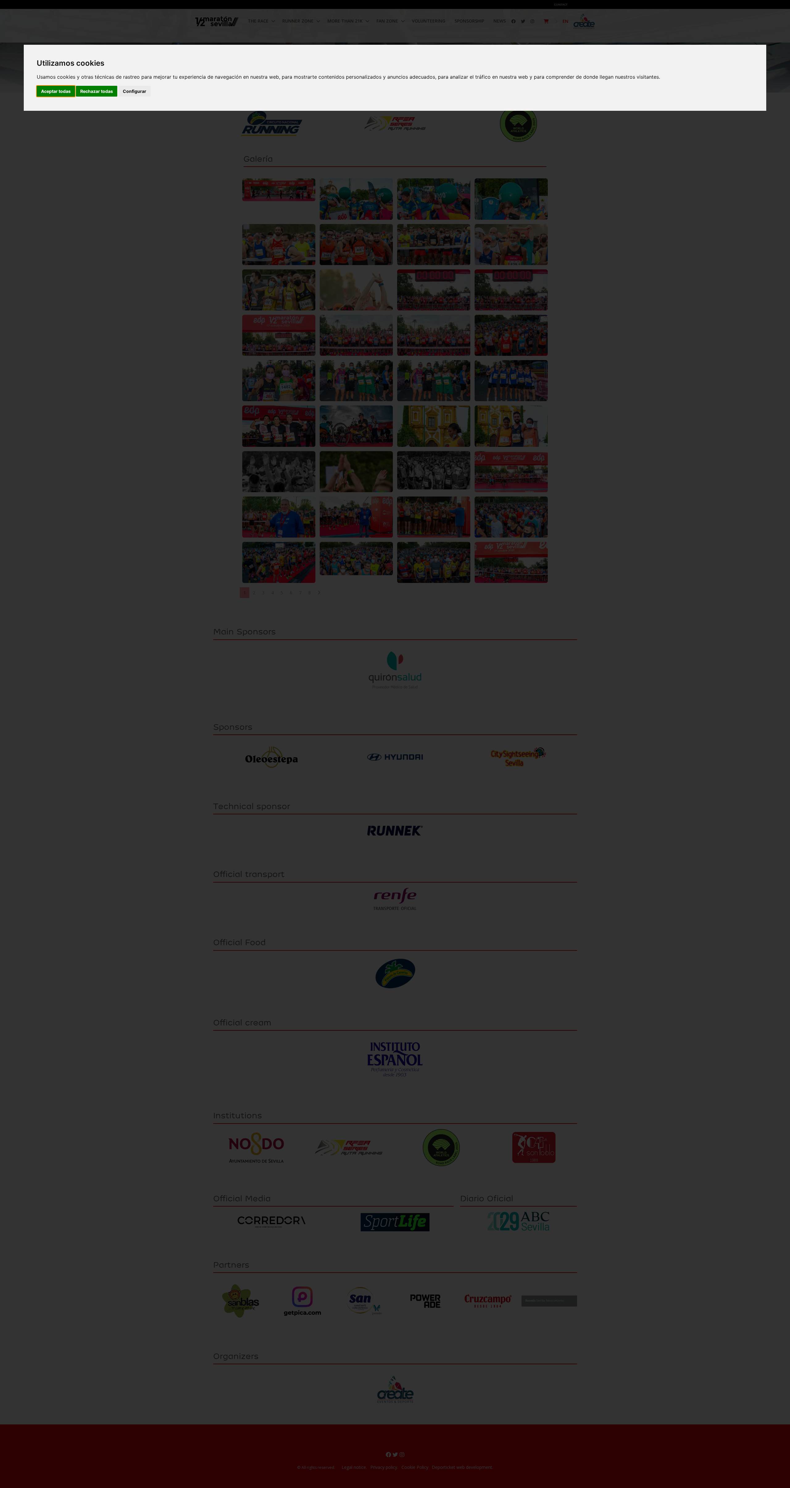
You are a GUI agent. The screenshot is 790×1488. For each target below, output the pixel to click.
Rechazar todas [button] (96, 91)
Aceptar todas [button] (56, 91)
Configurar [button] (134, 91)
